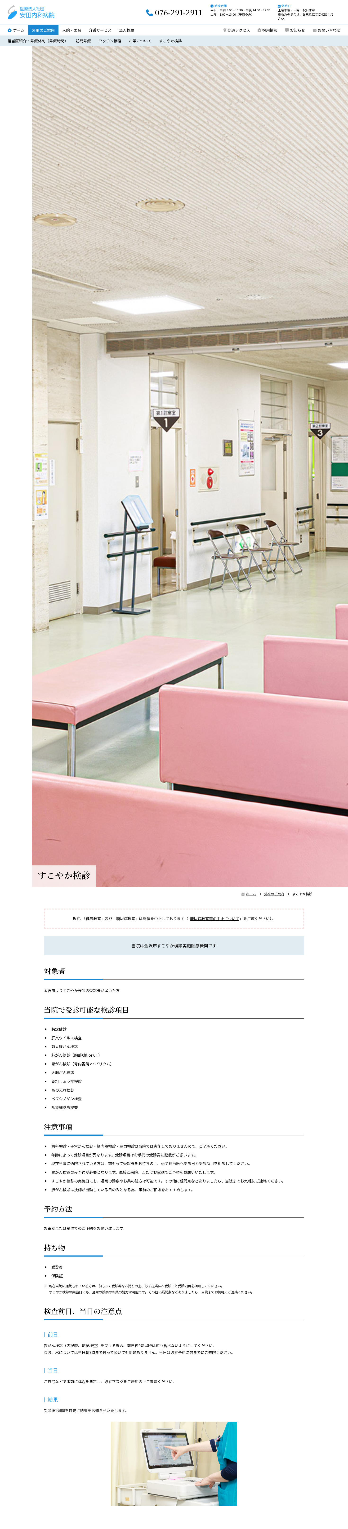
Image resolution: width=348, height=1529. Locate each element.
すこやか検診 (170, 41)
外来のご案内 (43, 30)
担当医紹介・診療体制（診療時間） (38, 41)
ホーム (18, 30)
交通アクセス (239, 30)
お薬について (140, 41)
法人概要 (126, 30)
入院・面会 (71, 30)
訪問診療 (83, 41)
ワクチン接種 (109, 41)
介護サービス (100, 30)
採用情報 (269, 30)
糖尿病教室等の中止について (214, 918)
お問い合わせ (329, 30)
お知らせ (297, 30)
